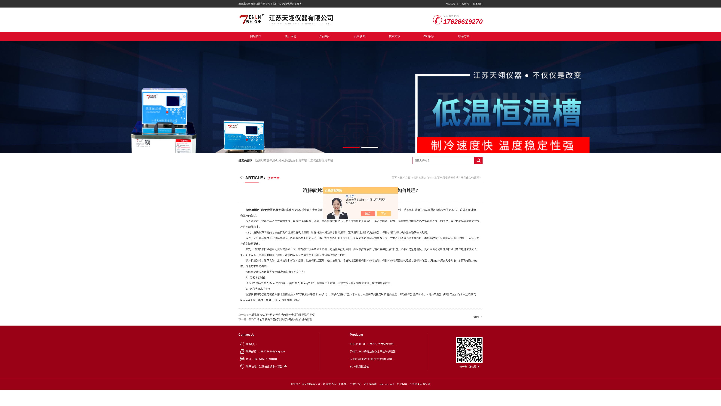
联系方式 (463, 36)
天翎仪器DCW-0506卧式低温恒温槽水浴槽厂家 (373, 359)
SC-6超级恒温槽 (359, 366)
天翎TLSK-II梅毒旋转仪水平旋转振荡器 (373, 351)
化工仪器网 (370, 384)
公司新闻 (359, 36)
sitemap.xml (387, 384)
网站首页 (451, 3)
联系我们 (478, 3)
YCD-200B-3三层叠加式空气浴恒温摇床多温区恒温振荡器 (373, 343)
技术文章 (394, 36)
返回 (476, 316)
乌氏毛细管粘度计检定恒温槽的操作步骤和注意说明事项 (282, 314)
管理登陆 (425, 384)
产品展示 (325, 36)
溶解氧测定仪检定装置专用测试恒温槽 (268, 209)
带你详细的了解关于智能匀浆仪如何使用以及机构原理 (280, 319)
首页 (394, 177)
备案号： (343, 384)
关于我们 (290, 36)
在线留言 (464, 3)
